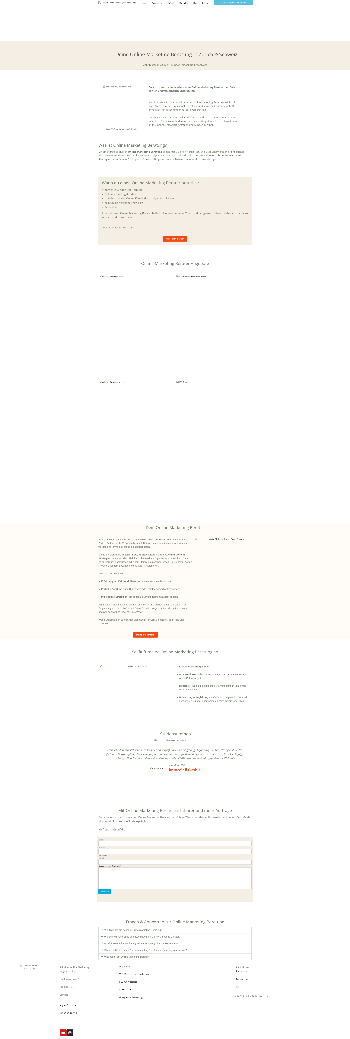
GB (238, 987)
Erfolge (171, 3)
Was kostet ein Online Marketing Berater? (127, 956)
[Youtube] (63, 1032)
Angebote (155, 3)
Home (144, 3)
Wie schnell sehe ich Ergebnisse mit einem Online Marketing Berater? (142, 936)
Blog (195, 3)
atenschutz (243, 979)
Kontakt (205, 3)
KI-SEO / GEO (125, 989)
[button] (101, 764)
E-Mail (101, 858)
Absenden (104, 891)
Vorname (101, 848)
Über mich (183, 3)
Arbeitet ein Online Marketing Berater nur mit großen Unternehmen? (141, 943)
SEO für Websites (128, 981)
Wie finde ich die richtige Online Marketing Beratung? (133, 930)
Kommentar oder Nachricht (109, 866)
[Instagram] (70, 1032)
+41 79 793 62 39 (68, 1013)
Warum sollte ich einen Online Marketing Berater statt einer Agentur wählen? (145, 950)
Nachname (102, 855)
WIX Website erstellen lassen (134, 974)
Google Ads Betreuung (131, 997)
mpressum (242, 971)
